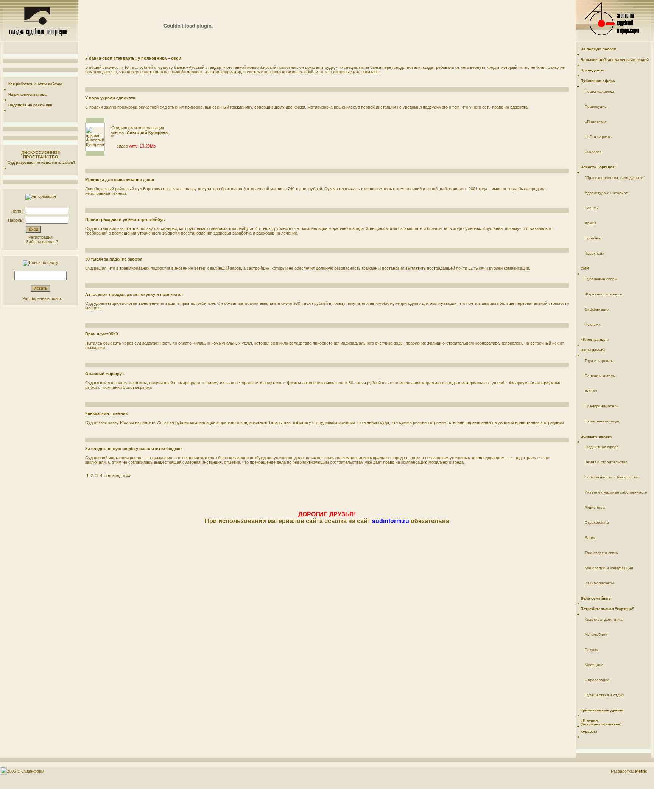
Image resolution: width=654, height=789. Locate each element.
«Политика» (596, 122)
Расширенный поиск (42, 298)
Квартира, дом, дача (604, 619)
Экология (593, 152)
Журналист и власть (603, 294)
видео (122, 146)
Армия (590, 223)
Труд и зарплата (600, 361)
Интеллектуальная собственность (616, 492)
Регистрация (40, 237)
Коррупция (594, 253)
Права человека (599, 91)
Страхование (597, 522)
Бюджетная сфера (602, 447)
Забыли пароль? (42, 241)
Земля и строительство (606, 462)
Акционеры (595, 507)
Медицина (594, 665)
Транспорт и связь (601, 553)
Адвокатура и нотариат (606, 193)
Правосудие (596, 106)
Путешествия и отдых (604, 695)
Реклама (593, 324)
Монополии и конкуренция (609, 568)
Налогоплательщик (602, 421)
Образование (597, 680)
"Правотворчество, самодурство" (615, 178)
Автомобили (596, 634)
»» (128, 475)
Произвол (594, 238)
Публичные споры (601, 279)
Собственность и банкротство (612, 477)
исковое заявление (140, 303)
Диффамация (597, 309)
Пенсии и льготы (600, 376)
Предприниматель (601, 406)
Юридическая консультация (137, 128)
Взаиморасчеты (599, 583)
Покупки (592, 650)
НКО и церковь (598, 137)
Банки (590, 538)
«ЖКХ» (591, 391)
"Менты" (592, 208)
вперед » (116, 475)
